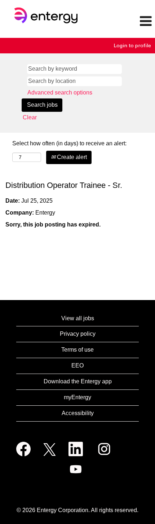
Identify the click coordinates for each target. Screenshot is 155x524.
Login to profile (132, 46)
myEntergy (77, 397)
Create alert (71, 157)
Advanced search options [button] (59, 92)
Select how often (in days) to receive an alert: (69, 143)
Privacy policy (78, 334)
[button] (129, 21)
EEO (77, 365)
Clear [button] (30, 117)
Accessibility (78, 413)
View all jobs (77, 318)
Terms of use (77, 350)
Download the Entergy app (78, 381)
